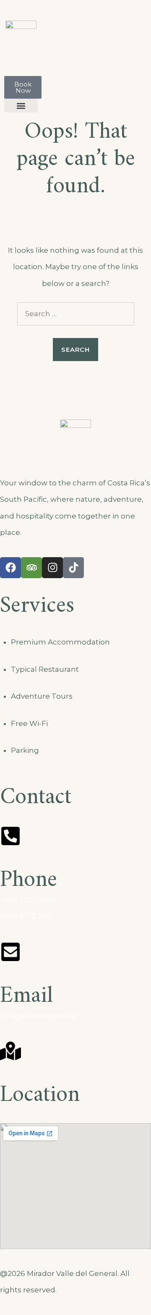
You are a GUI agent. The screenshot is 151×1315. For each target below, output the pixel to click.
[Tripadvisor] (31, 567)
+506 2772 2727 (27, 916)
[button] (21, 106)
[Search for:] (75, 313)
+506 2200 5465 (28, 900)
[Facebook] (10, 567)
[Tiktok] (73, 567)
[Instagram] (52, 567)
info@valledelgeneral (39, 1015)
